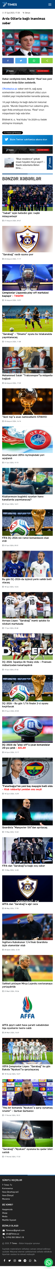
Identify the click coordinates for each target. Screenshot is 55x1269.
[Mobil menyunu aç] (50, 4)
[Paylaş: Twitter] (21, 60)
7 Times (13, 1243)
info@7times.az (12, 1234)
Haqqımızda (7, 1210)
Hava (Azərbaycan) (10, 1192)
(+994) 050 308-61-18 (15, 1237)
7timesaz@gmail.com (15, 1230)
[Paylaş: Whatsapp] (34, 60)
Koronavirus (7, 1188)
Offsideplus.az (9, 88)
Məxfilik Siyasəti (9, 1220)
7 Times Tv (7, 1185)
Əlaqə (4, 1213)
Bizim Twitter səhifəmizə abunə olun (28, 140)
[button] (47, 60)
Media (4, 1217)
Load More (27, 1168)
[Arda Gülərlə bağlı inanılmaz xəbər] (27, 42)
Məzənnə (6, 1199)
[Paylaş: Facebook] (8, 60)
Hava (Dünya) (7, 1195)
